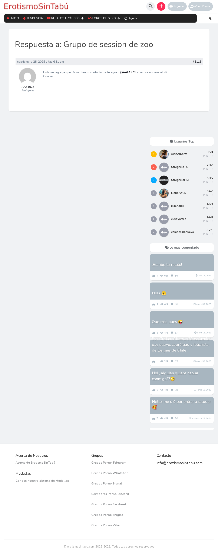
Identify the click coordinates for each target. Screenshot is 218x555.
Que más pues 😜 (167, 321)
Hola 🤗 (159, 293)
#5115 (197, 62)
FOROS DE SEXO (104, 18)
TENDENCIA (34, 18)
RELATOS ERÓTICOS (65, 18)
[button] (161, 6)
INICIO (15, 18)
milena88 (177, 206)
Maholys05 (178, 193)
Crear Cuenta (202, 6)
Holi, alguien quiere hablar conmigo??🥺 (175, 375)
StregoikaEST (180, 180)
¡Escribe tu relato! (167, 264)
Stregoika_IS (179, 167)
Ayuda (133, 18)
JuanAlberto (179, 154)
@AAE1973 (128, 72)
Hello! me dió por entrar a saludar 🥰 (181, 404)
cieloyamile (178, 219)
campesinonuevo (182, 232)
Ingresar (179, 6)
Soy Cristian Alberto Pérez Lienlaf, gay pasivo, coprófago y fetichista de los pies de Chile (181, 344)
